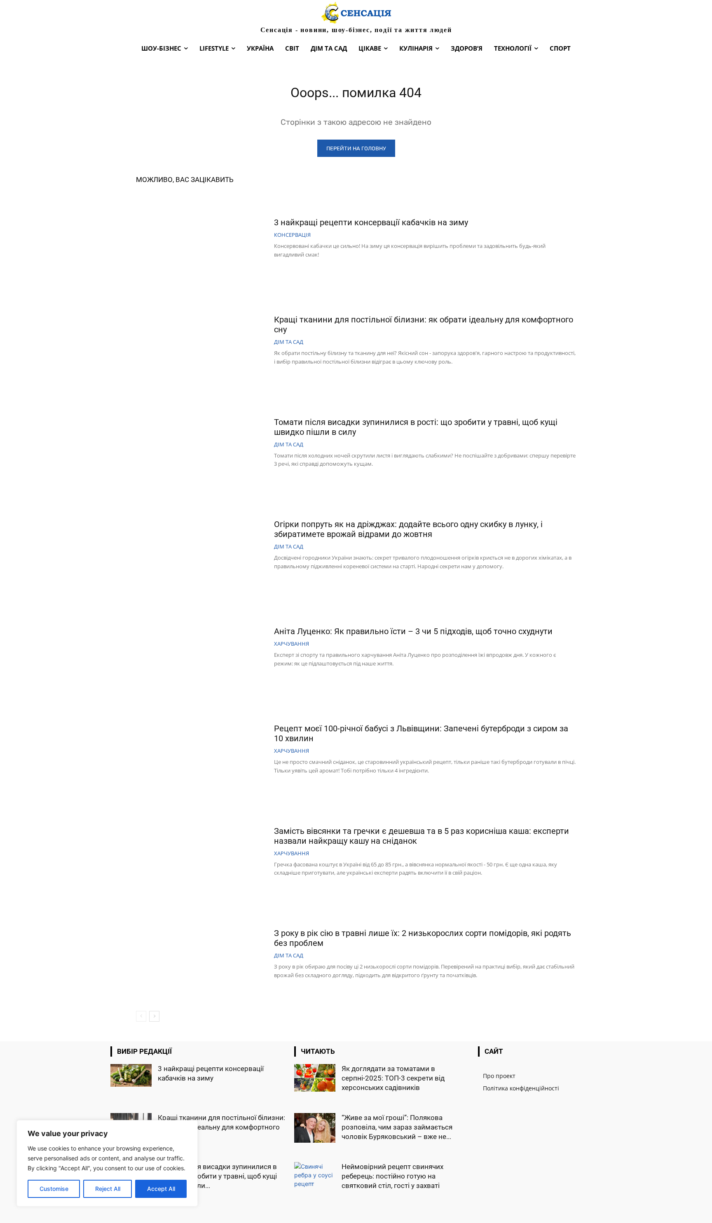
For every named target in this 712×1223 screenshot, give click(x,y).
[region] (107, 1163)
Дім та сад (288, 342)
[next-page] (154, 1016)
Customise (54, 1188)
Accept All (161, 1188)
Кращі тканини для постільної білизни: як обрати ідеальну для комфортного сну (221, 1127)
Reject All (107, 1188)
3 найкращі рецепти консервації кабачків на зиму (371, 222)
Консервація (292, 235)
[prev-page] (141, 1016)
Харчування (291, 644)
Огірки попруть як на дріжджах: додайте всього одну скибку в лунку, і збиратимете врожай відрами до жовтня (408, 529)
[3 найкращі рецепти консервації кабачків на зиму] (202, 239)
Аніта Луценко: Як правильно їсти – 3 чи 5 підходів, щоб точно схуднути (413, 631)
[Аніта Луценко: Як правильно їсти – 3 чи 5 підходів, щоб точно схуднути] (202, 648)
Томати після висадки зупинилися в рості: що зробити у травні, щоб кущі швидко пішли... (217, 1176)
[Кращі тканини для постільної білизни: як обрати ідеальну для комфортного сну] (202, 341)
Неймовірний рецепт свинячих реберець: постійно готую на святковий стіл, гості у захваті (392, 1176)
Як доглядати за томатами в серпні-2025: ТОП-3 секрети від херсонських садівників (393, 1078)
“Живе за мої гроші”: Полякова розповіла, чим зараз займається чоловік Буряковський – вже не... (397, 1127)
